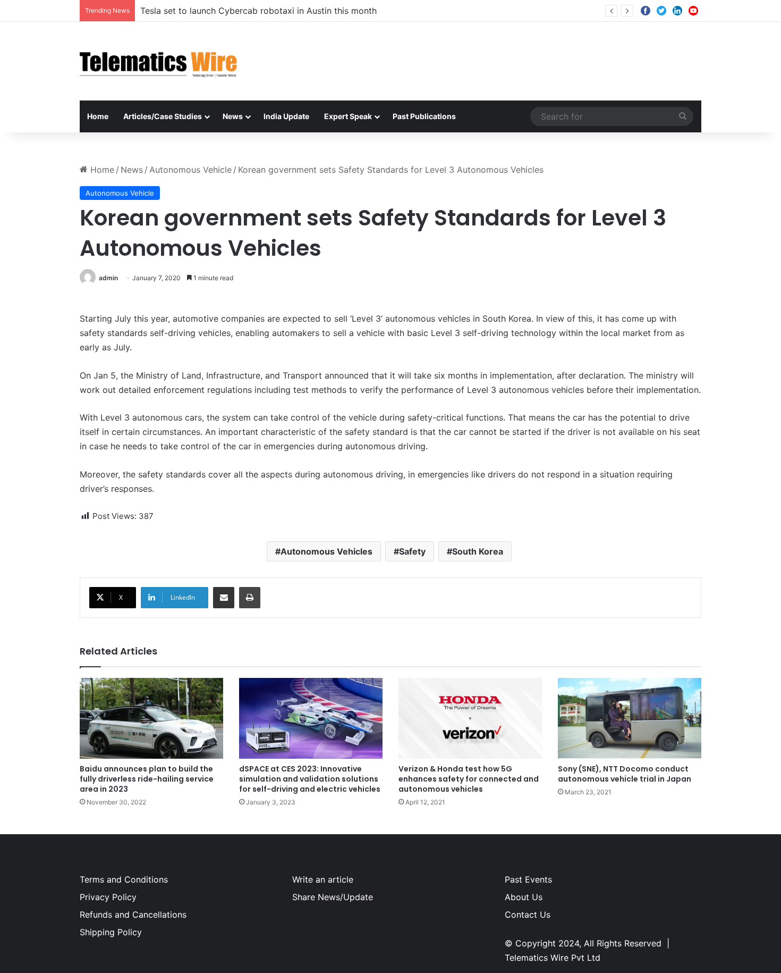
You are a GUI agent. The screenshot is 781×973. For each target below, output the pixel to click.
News (233, 116)
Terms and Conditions (124, 879)
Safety (412, 551)
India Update (286, 116)
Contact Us (527, 914)
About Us (523, 897)
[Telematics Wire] (159, 61)
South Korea (477, 551)
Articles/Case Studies (162, 116)
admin (108, 278)
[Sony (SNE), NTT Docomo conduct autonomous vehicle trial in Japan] (629, 718)
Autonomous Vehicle (190, 169)
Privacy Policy (108, 897)
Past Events (528, 879)
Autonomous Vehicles (326, 551)
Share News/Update (332, 897)
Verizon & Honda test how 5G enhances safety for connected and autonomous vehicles (468, 779)
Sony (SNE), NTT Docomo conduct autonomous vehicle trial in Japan (624, 774)
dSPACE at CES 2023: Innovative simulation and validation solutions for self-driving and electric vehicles (309, 779)
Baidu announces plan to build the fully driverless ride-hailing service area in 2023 (147, 779)
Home (97, 116)
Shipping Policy (111, 932)
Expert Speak (348, 116)
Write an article (322, 879)
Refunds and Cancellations (133, 914)
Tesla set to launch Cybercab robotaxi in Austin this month (258, 10)
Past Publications (424, 116)
